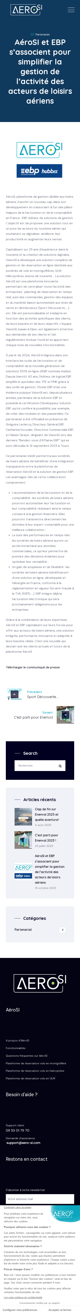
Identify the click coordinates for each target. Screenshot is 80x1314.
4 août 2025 (43, 825)
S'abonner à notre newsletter (25, 1190)
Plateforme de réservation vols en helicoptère (35, 1071)
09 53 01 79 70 (17, 1130)
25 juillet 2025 (44, 846)
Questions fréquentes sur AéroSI (26, 1055)
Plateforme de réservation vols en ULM (30, 1078)
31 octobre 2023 (45, 888)
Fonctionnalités (15, 1048)
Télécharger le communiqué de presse (33, 667)
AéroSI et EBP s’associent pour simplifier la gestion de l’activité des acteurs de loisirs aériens (49, 869)
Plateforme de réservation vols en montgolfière (36, 1063)
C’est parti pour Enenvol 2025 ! (46, 837)
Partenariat (43, 34)
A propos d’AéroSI (17, 1040)
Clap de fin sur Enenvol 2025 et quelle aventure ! (47, 814)
